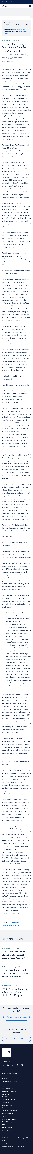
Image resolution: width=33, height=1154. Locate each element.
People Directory (7, 1122)
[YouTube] (9, 1065)
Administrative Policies (8, 1094)
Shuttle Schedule (7, 1127)
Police (4, 1124)
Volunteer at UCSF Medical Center (12, 1076)
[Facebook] (18, 1065)
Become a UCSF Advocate (10, 1073)
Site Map (4, 1141)
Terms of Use (5, 1143)
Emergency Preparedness (9, 1110)
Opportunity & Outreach (9, 1119)
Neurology (15, 922)
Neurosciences (7, 925)
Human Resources (7, 1113)
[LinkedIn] (4, 1065)
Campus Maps (6, 1102)
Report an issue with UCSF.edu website (13, 1146)
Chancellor (5, 1108)
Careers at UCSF (7, 1105)
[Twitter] (23, 1065)
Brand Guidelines (7, 1097)
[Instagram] (13, 1065)
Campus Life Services (8, 1099)
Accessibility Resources (9, 1091)
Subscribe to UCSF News (18, 1039)
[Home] (4, 6)
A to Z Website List (7, 1088)
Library (4, 1116)
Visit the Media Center (18, 1017)
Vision (16, 925)
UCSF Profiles (6, 1130)
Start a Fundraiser (7, 1078)
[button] (30, 6)
